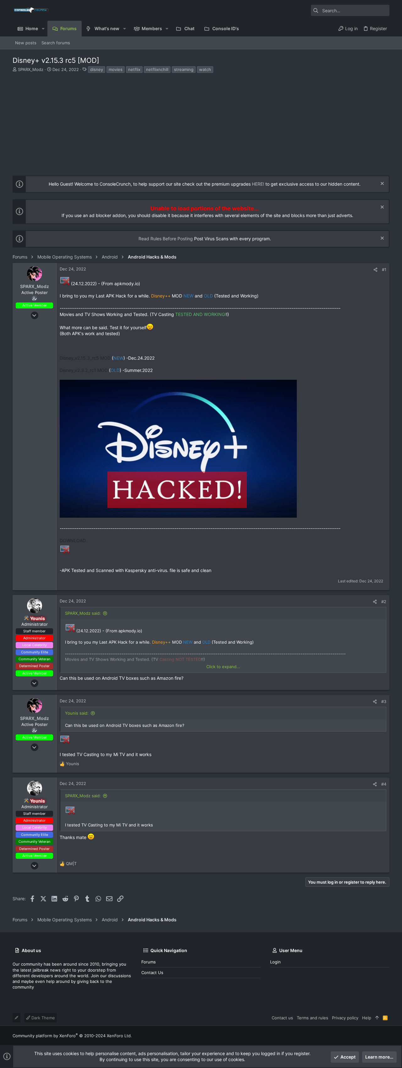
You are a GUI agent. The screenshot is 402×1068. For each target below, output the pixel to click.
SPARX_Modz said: (83, 613)
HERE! (258, 184)
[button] (43, 28)
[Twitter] (386, 1035)
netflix (134, 69)
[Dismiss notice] (381, 184)
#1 (384, 269)
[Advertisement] (200, 121)
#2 (383, 601)
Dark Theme (42, 1017)
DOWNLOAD (73, 540)
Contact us (152, 972)
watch (205, 69)
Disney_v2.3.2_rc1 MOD (84, 370)
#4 (383, 784)
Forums (148, 961)
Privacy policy (345, 1017)
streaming (183, 69)
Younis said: (77, 713)
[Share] (375, 270)
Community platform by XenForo (72, 1035)
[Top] (377, 1017)
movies (115, 69)
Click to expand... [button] (223, 666)
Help (366, 1017)
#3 (383, 701)
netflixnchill (157, 69)
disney (96, 69)
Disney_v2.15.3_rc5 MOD (85, 358)
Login (275, 961)
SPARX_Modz (30, 69)
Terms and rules (312, 1017)
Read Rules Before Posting (166, 238)
